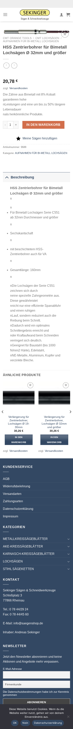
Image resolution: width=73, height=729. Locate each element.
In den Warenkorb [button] (18, 439)
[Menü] (5, 14)
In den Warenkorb (43, 124)
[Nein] (68, 718)
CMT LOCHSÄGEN (47, 38)
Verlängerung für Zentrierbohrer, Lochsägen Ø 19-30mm (18, 422)
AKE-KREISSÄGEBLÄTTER (23, 546)
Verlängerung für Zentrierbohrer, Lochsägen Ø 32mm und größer (54, 422)
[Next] (70, 419)
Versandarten (12, 493)
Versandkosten (18, 88)
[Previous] (3, 419)
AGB (6, 478)
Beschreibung (22, 177)
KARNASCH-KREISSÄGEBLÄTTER (29, 553)
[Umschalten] (7, 177)
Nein (25, 722)
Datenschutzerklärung (18, 508)
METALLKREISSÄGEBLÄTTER (25, 538)
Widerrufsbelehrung (16, 486)
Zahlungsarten (13, 501)
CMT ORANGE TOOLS (17, 38)
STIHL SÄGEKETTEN (18, 569)
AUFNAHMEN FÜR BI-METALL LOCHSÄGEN (31, 41)
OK (15, 722)
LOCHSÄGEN (13, 561)
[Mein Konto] (61, 14)
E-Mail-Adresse (12, 668)
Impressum (10, 516)
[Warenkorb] (68, 14)
